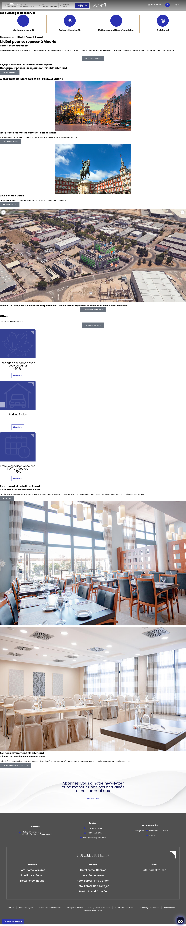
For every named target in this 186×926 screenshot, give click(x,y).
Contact (10, 907)
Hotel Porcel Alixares (32, 870)
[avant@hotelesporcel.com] (81, 837)
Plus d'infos (17, 375)
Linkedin (152, 835)
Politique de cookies (75, 907)
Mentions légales (26, 907)
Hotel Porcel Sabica (32, 875)
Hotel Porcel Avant (93, 875)
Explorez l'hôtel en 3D (70, 30)
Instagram (139, 830)
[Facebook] (147, 830)
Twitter (166, 830)
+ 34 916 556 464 (95, 828)
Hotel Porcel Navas (32, 880)
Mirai (100, 910)
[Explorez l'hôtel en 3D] (70, 21)
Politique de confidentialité (50, 907)
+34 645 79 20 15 (95, 833)
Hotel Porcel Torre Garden (93, 880)
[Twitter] (161, 830)
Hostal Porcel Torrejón (93, 891)
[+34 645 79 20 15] (85, 833)
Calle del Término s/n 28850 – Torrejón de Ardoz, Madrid (36, 833)
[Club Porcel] (163, 21)
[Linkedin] (147, 835)
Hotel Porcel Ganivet (93, 870)
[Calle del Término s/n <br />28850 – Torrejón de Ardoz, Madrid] (20, 833)
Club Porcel (163, 30)
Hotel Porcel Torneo (154, 870)
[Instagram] (133, 830)
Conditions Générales (124, 907)
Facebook (153, 830)
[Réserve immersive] (167, 5)
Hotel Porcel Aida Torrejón (93, 886)
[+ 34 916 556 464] (85, 828)
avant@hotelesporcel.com (94, 837)
